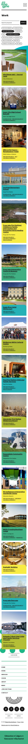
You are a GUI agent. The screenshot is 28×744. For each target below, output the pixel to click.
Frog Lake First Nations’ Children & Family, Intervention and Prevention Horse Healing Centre (13, 228)
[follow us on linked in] (22, 709)
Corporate (18, 31)
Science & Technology (8, 43)
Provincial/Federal (7, 37)
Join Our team (6, 689)
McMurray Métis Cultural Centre (13, 343)
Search (23, 22)
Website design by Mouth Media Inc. (10, 725)
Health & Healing (6, 40)
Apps (8, 716)
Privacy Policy (20, 722)
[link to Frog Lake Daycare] (14, 587)
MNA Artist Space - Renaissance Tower (11, 151)
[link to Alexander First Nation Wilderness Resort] (14, 406)
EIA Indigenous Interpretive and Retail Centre (14, 493)
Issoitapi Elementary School (11, 188)
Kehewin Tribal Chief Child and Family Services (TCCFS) (13, 638)
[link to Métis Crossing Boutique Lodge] (14, 516)
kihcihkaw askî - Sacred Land (13, 75)
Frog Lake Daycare (10, 600)
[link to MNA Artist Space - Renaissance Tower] (14, 137)
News (3, 685)
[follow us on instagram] (16, 709)
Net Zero (18, 43)
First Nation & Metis (7, 31)
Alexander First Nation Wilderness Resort (12, 420)
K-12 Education (17, 28)
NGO (3, 34)
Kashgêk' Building (10, 567)
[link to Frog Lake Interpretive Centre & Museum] (14, 257)
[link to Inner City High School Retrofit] (14, 99)
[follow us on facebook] (11, 709)
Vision (3, 678)
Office (19, 716)
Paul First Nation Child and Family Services (13, 381)
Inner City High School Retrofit (12, 113)
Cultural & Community (13, 34)
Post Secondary (6, 28)
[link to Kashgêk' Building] (14, 554)
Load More (14, 655)
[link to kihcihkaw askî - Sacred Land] (14, 62)
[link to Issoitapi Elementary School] (14, 175)
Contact (4, 693)
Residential (18, 37)
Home (3, 667)
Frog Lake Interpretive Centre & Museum (12, 270)
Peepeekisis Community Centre (12, 455)
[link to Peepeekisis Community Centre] (14, 441)
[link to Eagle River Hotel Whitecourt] (14, 294)
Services (4, 674)
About (3, 682)
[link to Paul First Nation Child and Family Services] (14, 367)
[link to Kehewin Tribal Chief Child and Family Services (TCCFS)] (14, 623)
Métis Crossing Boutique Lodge (13, 530)
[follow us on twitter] (6, 709)
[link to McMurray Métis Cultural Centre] (14, 329)
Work (3, 671)
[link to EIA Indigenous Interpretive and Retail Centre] (14, 479)
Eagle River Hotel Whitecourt (9, 308)
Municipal (16, 40)
